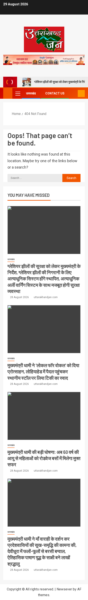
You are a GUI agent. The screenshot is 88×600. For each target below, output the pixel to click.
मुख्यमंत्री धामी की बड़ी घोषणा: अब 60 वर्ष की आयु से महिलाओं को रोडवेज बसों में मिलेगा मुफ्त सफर (43, 458)
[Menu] (17, 93)
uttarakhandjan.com (46, 297)
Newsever (64, 589)
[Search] (74, 93)
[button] (17, 93)
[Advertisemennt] (44, 59)
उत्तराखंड (31, 93)
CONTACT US (55, 93)
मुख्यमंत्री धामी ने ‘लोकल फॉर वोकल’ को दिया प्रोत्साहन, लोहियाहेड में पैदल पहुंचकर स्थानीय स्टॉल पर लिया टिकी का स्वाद (43, 371)
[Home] (8, 93)
